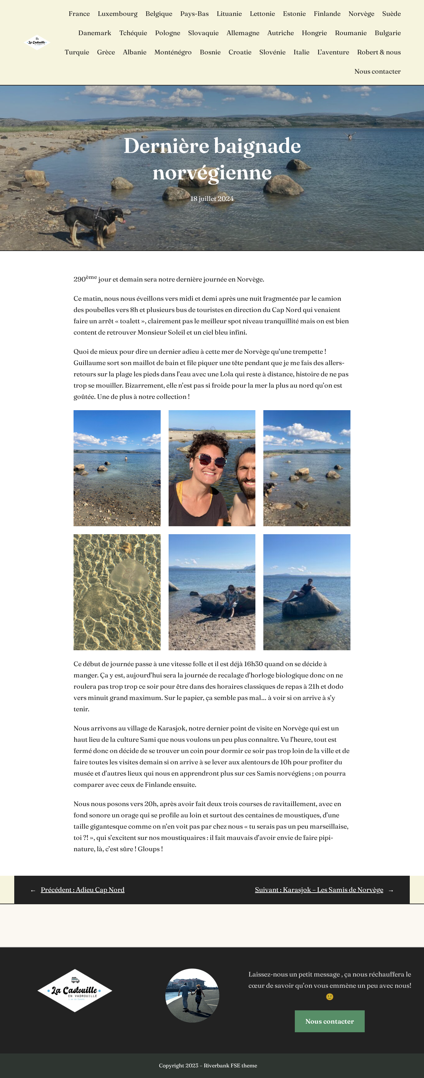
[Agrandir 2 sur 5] (342, 418)
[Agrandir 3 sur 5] (152, 542)
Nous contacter (329, 1021)
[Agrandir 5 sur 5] (342, 542)
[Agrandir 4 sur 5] (246, 542)
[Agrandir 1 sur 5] (152, 418)
